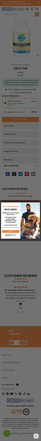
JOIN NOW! (11, 231)
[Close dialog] (39, 203)
